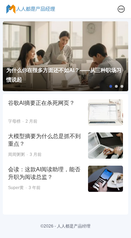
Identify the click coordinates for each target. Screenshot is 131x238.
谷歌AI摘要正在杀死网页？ (41, 103)
